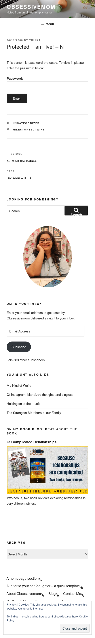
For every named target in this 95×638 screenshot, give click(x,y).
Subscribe (18, 346)
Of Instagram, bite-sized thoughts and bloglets (40, 394)
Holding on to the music (23, 403)
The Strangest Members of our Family (34, 412)
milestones (23, 129)
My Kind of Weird (19, 385)
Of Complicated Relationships (32, 441)
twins (40, 129)
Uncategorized (26, 123)
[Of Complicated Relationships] (47, 492)
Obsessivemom (31, 6)
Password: (15, 78)
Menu (50, 24)
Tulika (35, 40)
